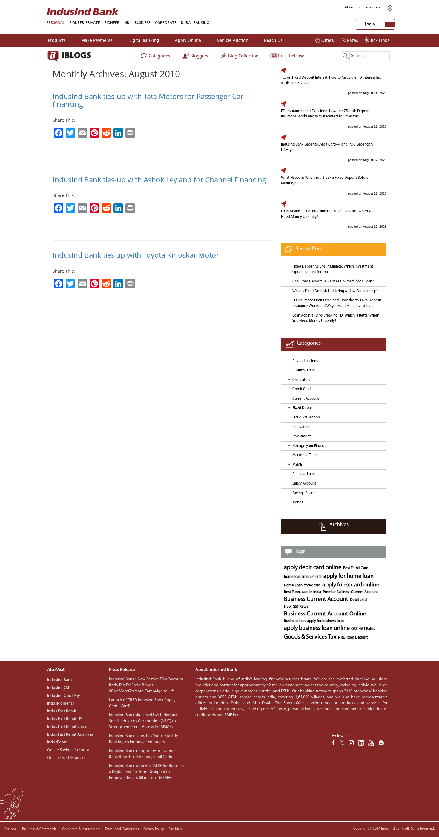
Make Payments (97, 40)
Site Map (175, 829)
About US (352, 7)
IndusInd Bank (60, 680)
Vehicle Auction (232, 40)
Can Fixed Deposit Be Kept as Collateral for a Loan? (333, 281)
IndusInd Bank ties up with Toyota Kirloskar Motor (136, 255)
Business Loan (303, 370)
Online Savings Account (68, 750)
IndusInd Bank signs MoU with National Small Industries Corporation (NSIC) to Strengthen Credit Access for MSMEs (143, 721)
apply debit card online (312, 568)
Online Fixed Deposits (66, 758)
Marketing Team (305, 455)
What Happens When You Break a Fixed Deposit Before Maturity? (325, 180)
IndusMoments (60, 703)
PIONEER (112, 22)
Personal (11, 829)
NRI (127, 22)
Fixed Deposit (303, 408)
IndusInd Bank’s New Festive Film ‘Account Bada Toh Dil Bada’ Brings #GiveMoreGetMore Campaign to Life (146, 685)
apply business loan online (317, 628)
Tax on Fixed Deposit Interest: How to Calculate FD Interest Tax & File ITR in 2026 (331, 80)
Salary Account (304, 483)
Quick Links (377, 40)
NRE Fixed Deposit (353, 637)
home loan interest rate (303, 577)
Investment (301, 436)
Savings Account (305, 493)
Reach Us (273, 40)
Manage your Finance (309, 446)
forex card (312, 585)
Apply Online (188, 40)
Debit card (358, 600)
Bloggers (198, 56)
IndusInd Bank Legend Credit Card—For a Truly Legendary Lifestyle (327, 147)
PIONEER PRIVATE (84, 22)
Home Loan (293, 585)
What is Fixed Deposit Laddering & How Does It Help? (335, 291)
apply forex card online (350, 585)
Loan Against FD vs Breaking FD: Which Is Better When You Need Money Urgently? (327, 214)
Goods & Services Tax (310, 637)
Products (57, 40)
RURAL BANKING (195, 22)
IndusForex (57, 742)
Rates (352, 40)
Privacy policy (153, 829)
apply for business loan (325, 621)
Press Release (290, 56)
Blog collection (243, 56)
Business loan (295, 621)
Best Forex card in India (302, 592)
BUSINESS (142, 22)
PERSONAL (56, 22)
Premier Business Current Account (350, 592)
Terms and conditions (122, 829)
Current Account (305, 399)
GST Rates (367, 629)
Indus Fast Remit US (64, 719)
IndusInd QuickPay (63, 696)
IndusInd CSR (58, 688)
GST (354, 629)
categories (159, 56)
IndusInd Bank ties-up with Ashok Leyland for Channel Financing (159, 179)
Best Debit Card (355, 568)
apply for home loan (348, 576)
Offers (327, 40)
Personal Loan (303, 474)
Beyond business (305, 361)
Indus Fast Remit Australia (70, 734)
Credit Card (301, 389)
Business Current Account (316, 599)
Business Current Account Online (325, 614)
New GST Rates (296, 607)
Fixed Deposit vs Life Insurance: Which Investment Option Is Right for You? (332, 269)
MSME (297, 465)
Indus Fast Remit (61, 711)
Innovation (300, 427)
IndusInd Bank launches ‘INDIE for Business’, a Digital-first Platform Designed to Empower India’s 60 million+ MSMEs (147, 772)
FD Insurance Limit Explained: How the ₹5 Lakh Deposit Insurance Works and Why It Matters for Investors (325, 114)
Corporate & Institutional (81, 829)
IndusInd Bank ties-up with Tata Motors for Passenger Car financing (148, 100)
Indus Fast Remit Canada (69, 727)
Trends (297, 502)
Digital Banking (143, 40)
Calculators (301, 380)
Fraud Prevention (306, 417)
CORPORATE (165, 22)
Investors (372, 7)
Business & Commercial (40, 829)
